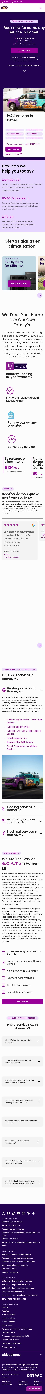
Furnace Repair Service (18, 726)
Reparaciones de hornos (12, 1222)
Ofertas (5, 1307)
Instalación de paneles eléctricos (16, 1284)
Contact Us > (12, 180)
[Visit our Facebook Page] (8, 1213)
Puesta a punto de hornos (13, 1229)
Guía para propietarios (11, 1343)
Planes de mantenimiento (13, 1292)
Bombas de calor (9, 1269)
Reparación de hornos (11, 1225)
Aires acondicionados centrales (15, 1265)
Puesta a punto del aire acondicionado (18, 1262)
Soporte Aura (7, 1325)
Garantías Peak (8, 1332)
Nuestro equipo (8, 1322)
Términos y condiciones (7, 1383)
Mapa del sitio (38, 1383)
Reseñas (5, 1311)
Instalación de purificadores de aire (17, 1281)
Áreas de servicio (9, 1347)
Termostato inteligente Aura (14, 1299)
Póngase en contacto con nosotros (17, 1329)
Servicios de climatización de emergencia (19, 1295)
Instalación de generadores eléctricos (18, 1288)
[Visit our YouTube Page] (18, 1213)
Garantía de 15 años (10, 1340)
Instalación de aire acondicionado (16, 1254)
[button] (40, 7)
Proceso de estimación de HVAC (16, 1336)
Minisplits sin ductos (10, 1239)
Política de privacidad (23, 1383)
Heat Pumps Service (17, 738)
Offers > (8, 217)
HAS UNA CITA (24, 51)
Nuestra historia (8, 1318)
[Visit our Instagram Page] (3, 1213)
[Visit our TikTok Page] (13, 1213)
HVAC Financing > (15, 198)
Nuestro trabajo (8, 1314)
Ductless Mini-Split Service (20, 742)
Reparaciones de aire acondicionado (17, 1258)
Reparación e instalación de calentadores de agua (21, 1233)
